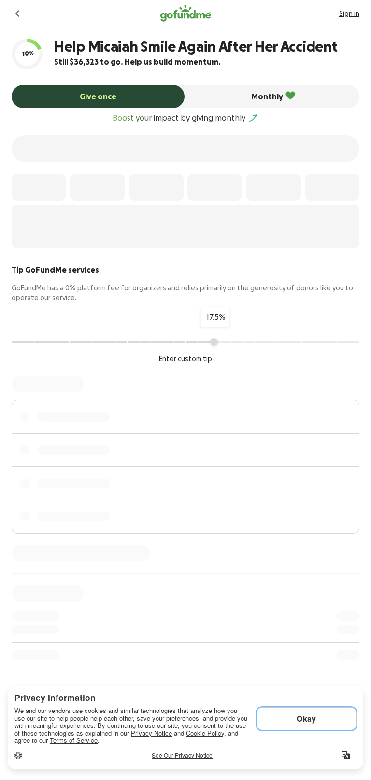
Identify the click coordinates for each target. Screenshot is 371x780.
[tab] (98, 96)
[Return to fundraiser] (17, 13)
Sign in (349, 13)
